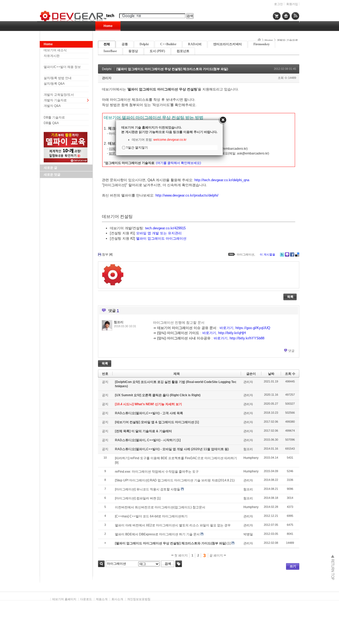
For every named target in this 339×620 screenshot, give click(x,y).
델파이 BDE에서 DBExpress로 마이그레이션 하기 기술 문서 (157, 534)
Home (108, 26)
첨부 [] (107, 254)
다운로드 (86, 599)
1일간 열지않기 (137, 147)
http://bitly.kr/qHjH (232, 333)
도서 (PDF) (157, 51)
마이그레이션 (245, 254)
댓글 (291, 351)
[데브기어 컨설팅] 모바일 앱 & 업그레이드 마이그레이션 (155, 422)
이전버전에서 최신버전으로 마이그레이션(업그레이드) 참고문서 (160, 507)
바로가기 (226, 328)
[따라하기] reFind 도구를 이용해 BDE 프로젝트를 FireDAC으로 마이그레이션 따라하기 (176, 458)
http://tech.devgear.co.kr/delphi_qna (221, 180)
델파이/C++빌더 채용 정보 (62, 67)
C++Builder (168, 44)
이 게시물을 (267, 254)
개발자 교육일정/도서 (59, 95)
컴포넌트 (183, 51)
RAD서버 (195, 44)
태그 (178, 563)
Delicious (297, 254)
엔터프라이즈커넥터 (227, 44)
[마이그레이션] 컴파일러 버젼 (135, 498)
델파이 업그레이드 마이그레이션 (161, 238)
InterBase (110, 51)
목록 (290, 297)
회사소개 (117, 599)
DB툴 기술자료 (54, 117)
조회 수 (290, 374)
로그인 (278, 4)
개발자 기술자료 (55, 100)
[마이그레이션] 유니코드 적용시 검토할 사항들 (147, 489)
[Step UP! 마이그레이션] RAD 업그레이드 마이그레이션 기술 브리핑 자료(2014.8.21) (175, 480)
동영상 (133, 51)
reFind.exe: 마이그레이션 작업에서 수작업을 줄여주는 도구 (157, 471)
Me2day (287, 254)
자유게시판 (52, 56)
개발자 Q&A (52, 106)
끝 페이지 (216, 555)
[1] (197, 422)
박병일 (248, 534)
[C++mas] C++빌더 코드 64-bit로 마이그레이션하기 (151, 516)
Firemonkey (261, 44)
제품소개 (102, 599)
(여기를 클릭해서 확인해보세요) (178, 163)
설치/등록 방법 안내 (58, 78)
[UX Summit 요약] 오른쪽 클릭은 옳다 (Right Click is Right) (157, 395)
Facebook (292, 254)
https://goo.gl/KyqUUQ (252, 328)
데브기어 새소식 (55, 50)
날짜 (271, 374)
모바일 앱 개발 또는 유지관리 (159, 233)
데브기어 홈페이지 (64, 599)
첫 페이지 (180, 555)
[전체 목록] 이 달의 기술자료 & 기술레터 (143, 431)
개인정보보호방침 (138, 599)
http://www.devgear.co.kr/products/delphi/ (186, 195)
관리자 (106, 78)
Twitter (282, 254)
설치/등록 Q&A (54, 83)
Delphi (144, 44)
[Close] (223, 120)
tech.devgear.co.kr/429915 (165, 228)
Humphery (250, 458)
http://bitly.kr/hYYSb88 (247, 338)
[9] (116, 462)
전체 (107, 44)
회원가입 (292, 4)
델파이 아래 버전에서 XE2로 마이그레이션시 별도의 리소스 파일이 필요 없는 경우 (173, 525)
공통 (125, 44)
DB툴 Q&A (51, 123)
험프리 (118, 322)
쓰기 (293, 566)
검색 (101, 563)
